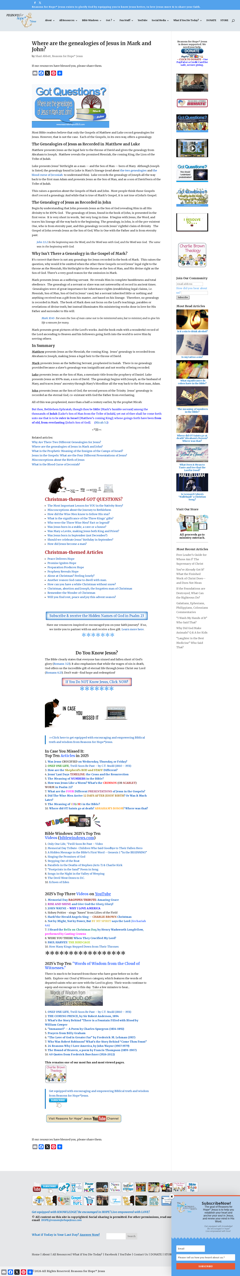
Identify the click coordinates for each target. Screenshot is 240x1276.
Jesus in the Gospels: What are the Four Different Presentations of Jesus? (79, 455)
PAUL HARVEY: (69, 942)
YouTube (142, 20)
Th (50, 778)
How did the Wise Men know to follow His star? (79, 514)
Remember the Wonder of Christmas (71, 592)
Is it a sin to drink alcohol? (192, 331)
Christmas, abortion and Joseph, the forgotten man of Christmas (90, 588)
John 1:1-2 (42, 242)
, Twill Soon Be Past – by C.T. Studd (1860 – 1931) (89, 1011)
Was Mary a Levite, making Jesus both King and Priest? (83, 531)
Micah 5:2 (101, 422)
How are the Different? (83, 770)
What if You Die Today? (87, 1254)
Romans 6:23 (54, 672)
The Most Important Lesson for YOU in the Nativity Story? (85, 505)
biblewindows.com (77, 838)
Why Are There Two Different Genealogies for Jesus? (66, 442)
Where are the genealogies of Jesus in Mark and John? (67, 446)
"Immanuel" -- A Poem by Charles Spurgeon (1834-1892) (86, 1028)
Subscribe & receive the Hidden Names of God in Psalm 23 (96, 616)
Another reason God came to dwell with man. (77, 580)
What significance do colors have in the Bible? (192, 382)
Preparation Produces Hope (66, 567)
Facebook (111, 1254)
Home (36, 1254)
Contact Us (141, 1254)
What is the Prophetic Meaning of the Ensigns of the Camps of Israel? (77, 451)
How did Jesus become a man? (67, 544)
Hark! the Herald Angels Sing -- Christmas (90, 916)
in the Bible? (87, 778)
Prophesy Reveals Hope (63, 571)
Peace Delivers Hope (61, 558)
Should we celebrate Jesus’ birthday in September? (80, 539)
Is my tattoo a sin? (192, 357)
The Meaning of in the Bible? (74, 804)
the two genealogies (133, 170)
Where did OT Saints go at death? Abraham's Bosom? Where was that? (192, 438)
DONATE (211, 20)
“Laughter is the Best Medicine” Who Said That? (190, 643)
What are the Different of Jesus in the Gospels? (96, 791)
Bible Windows (90, 20)
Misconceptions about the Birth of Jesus (58, 459)
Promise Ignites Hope (62, 563)
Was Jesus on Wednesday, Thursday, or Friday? (87, 761)
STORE (224, 20)
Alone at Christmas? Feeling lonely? (71, 575)
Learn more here (133, 629)
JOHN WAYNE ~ (74, 908)
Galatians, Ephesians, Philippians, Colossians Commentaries (192, 608)
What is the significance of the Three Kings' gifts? (80, 518)
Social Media (159, 20)
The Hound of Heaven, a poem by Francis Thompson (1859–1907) (92, 1050)
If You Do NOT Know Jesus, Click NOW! (96, 682)
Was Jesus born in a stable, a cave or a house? (77, 526)
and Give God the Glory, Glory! (80, 904)
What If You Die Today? (186, 20)
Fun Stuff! (125, 20)
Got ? (109, 20)
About (48, 20)
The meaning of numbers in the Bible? (192, 410)
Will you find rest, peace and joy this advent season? (82, 597)
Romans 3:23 (61, 663)
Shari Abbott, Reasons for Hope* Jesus (59, 56)
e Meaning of (61, 778)
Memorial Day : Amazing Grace (84, 899)
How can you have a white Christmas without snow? (82, 584)
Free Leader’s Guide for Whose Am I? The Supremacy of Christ (191, 559)
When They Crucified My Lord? (82, 938)
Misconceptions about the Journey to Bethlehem (79, 509)
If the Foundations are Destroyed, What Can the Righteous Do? (190, 593)
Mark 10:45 (48, 318)
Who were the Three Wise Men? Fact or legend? (79, 522)
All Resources (66, 20)
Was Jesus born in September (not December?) (77, 535)
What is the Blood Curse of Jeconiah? (56, 464)
